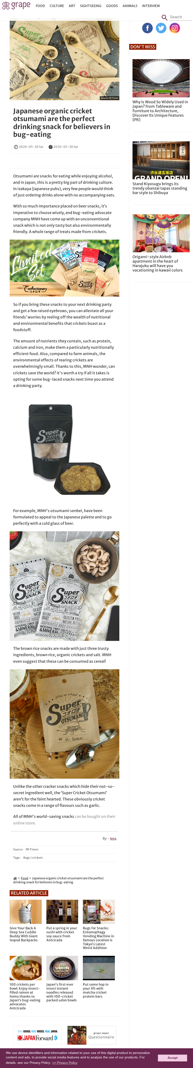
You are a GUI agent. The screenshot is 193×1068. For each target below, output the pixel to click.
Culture (57, 6)
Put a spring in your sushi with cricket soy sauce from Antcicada (61, 934)
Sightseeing (90, 6)
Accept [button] (172, 1058)
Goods (112, 6)
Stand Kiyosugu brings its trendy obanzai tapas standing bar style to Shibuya (160, 188)
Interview (151, 6)
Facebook (147, 28)
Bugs (26, 857)
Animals (130, 6)
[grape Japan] (15, 878)
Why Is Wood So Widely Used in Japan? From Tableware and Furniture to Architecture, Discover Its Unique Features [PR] (160, 111)
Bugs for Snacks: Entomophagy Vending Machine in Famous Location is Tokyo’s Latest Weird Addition (98, 938)
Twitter (161, 28)
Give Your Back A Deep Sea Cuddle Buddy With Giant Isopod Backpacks (24, 934)
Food (40, 6)
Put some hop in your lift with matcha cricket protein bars (96, 990)
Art (72, 6)
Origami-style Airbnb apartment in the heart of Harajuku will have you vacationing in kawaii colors (158, 263)
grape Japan (16, 7)
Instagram (174, 28)
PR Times (113, 98)
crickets (37, 857)
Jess (113, 838)
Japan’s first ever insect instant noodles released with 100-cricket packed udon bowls (61, 992)
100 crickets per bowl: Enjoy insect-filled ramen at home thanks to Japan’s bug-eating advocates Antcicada (25, 996)
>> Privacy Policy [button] (64, 1062)
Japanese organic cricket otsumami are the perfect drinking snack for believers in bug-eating (61, 123)
